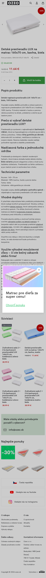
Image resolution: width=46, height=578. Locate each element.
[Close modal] (39, 270)
